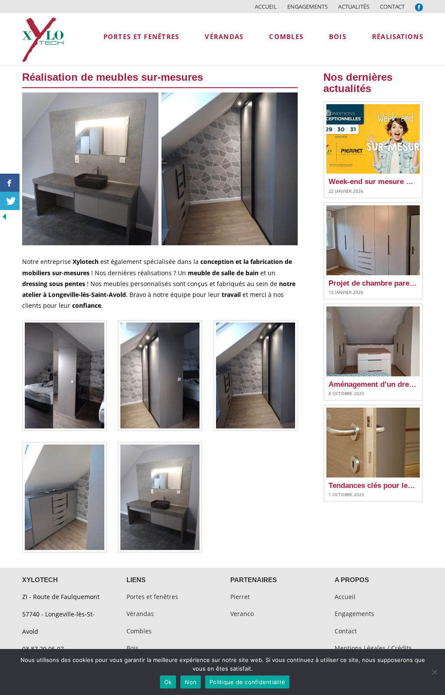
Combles (139, 631)
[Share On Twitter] (10, 201)
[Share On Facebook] (10, 183)
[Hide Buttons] (4, 215)
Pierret (240, 597)
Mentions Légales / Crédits (373, 648)
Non (190, 682)
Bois (132, 648)
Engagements (307, 6)
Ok (168, 682)
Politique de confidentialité (247, 682)
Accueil (266, 6)
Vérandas (140, 613)
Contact (392, 6)
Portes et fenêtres (152, 597)
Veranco (242, 613)
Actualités (353, 6)
